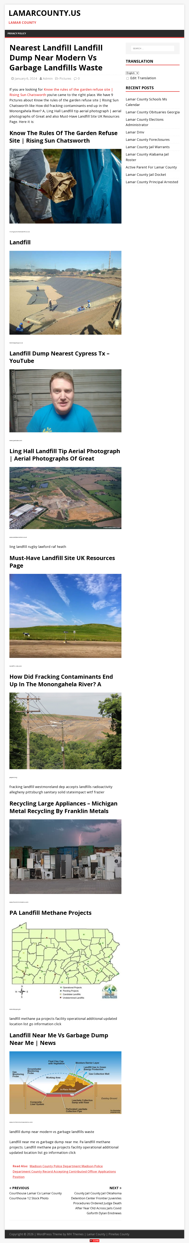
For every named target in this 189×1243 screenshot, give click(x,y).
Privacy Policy (17, 33)
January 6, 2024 (26, 78)
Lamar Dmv (135, 132)
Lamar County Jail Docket (146, 174)
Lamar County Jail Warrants (148, 147)
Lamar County (96, 1234)
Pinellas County (119, 1234)
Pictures (65, 78)
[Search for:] (152, 48)
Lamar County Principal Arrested (152, 182)
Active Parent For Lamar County (151, 167)
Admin (48, 78)
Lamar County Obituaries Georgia (153, 112)
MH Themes (75, 1234)
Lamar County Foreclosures (148, 139)
